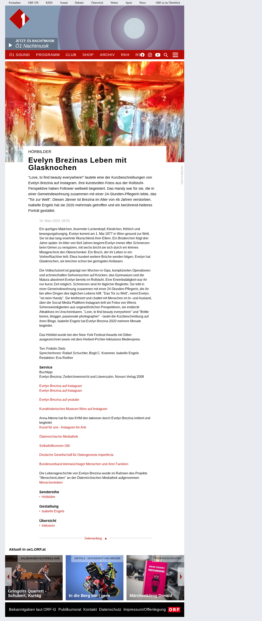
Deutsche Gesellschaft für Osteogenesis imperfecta (76, 455)
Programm (48, 55)
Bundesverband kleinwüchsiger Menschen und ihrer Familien (83, 464)
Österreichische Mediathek (58, 436)
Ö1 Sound (19, 55)
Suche (166, 55)
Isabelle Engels (53, 511)
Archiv (107, 55)
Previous (8, 576)
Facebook (142, 55)
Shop (88, 55)
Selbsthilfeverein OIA (54, 445)
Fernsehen (14, 2)
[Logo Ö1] (19, 19)
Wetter (114, 2)
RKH (125, 55)
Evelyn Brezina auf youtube (59, 399)
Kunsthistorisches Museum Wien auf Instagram (73, 409)
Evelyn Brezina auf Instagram (60, 386)
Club (71, 55)
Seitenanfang (93, 538)
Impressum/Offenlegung (144, 609)
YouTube (157, 55)
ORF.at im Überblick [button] (168, 2)
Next (181, 576)
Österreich (97, 2)
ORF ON (33, 2)
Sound (64, 2)
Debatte (79, 2)
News (142, 2)
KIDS (49, 2)
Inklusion (48, 525)
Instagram (150, 55)
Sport (129, 2)
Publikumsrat (69, 609)
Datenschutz (110, 609)
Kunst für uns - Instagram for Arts (62, 427)
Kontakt (90, 609)
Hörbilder (48, 497)
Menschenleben (51, 482)
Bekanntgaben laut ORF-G (32, 609)
